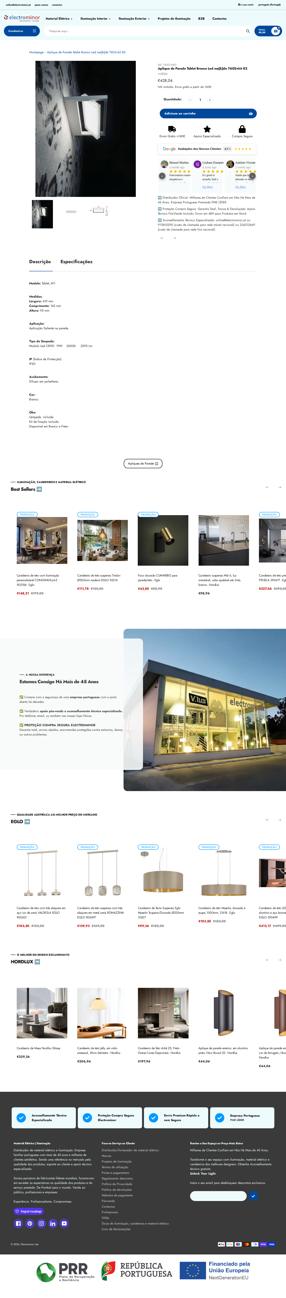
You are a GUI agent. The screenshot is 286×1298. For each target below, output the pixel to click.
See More (174, 186)
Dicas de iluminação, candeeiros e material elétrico (135, 1223)
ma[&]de (163, 74)
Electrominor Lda (29, 1244)
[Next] (174, 238)
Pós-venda (108, 1201)
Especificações (76, 261)
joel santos (241, 162)
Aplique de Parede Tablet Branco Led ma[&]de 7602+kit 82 (86, 52)
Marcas (106, 1156)
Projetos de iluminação (117, 1161)
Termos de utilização (115, 1167)
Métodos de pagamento (117, 1195)
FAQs (105, 1218)
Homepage (36, 52)
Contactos (108, 1206)
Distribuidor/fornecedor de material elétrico (130, 1150)
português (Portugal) (269, 4)
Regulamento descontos (117, 1178)
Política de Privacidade (117, 1184)
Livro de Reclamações (116, 1229)
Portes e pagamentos (115, 1172)
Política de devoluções (117, 1189)
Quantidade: (173, 99)
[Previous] (162, 238)
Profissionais (110, 1212)
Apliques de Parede (143, 463)
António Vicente (212, 162)
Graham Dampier (180, 162)
